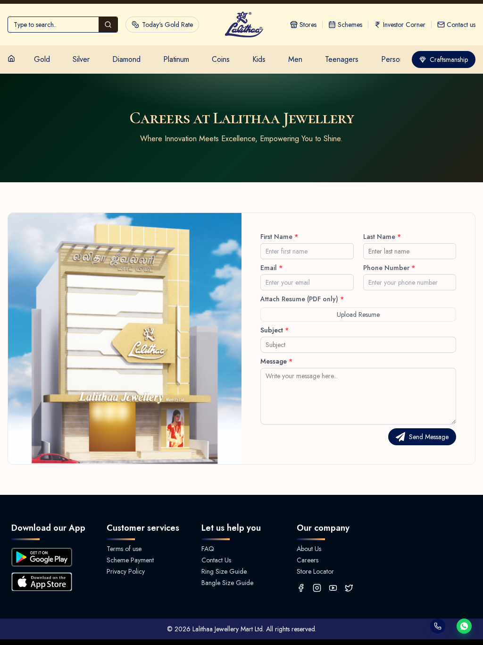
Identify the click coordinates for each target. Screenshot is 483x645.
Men (295, 59)
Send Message (429, 436)
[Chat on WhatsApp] (464, 626)
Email (271, 267)
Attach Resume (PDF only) (302, 299)
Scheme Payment (130, 560)
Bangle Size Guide (227, 582)
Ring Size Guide (224, 571)
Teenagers (341, 59)
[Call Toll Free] (437, 626)
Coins (221, 59)
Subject (274, 330)
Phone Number (389, 267)
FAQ (207, 548)
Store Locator (315, 571)
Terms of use (124, 548)
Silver (81, 59)
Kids (259, 59)
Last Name (382, 236)
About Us (309, 548)
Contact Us (216, 560)
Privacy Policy (126, 571)
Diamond (126, 59)
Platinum (176, 59)
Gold (42, 59)
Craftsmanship (449, 59)
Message (276, 361)
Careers (307, 560)
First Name (279, 236)
